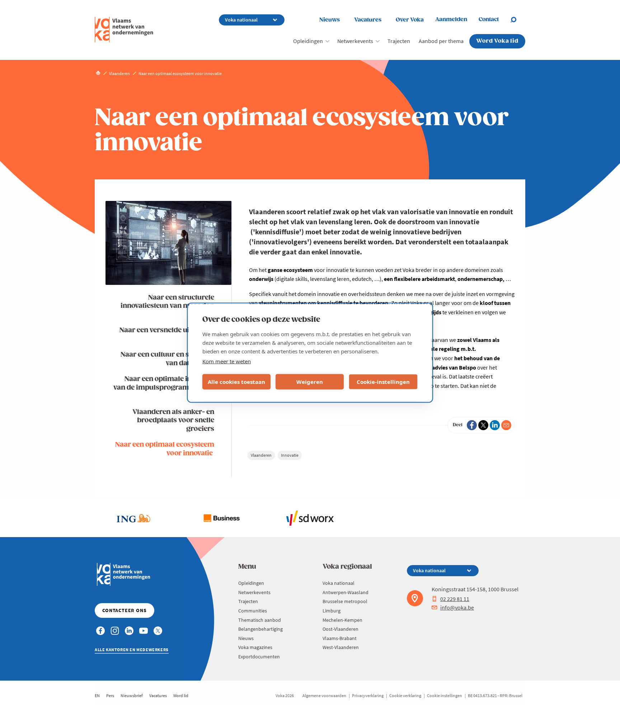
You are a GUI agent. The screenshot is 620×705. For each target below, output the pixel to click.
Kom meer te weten (226, 361)
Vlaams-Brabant (340, 638)
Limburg (331, 610)
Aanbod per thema (441, 40)
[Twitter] (483, 425)
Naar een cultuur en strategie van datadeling (167, 359)
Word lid (180, 695)
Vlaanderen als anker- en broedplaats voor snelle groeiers (173, 420)
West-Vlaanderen (341, 647)
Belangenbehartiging (260, 629)
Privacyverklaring (368, 695)
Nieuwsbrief (132, 695)
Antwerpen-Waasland (345, 592)
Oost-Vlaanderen (340, 629)
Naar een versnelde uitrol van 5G (166, 334)
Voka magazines (255, 647)
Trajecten (399, 40)
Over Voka (410, 20)
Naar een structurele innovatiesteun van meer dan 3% (167, 306)
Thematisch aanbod (259, 620)
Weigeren (309, 381)
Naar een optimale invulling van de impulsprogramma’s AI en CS (163, 387)
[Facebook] (472, 425)
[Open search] (517, 19)
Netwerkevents (355, 40)
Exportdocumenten (259, 656)
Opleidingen (308, 40)
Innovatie (290, 455)
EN (97, 695)
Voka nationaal (338, 583)
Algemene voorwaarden (324, 695)
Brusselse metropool (345, 601)
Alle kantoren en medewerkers (132, 649)
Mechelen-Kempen (342, 620)
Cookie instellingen (444, 695)
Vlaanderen (261, 455)
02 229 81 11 (454, 598)
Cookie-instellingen (383, 381)
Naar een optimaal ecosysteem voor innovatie (164, 449)
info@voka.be (457, 607)
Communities (252, 610)
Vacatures (367, 20)
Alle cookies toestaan (236, 381)
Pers (110, 695)
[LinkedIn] (495, 425)
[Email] (506, 425)
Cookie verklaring (405, 695)
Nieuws (329, 20)
